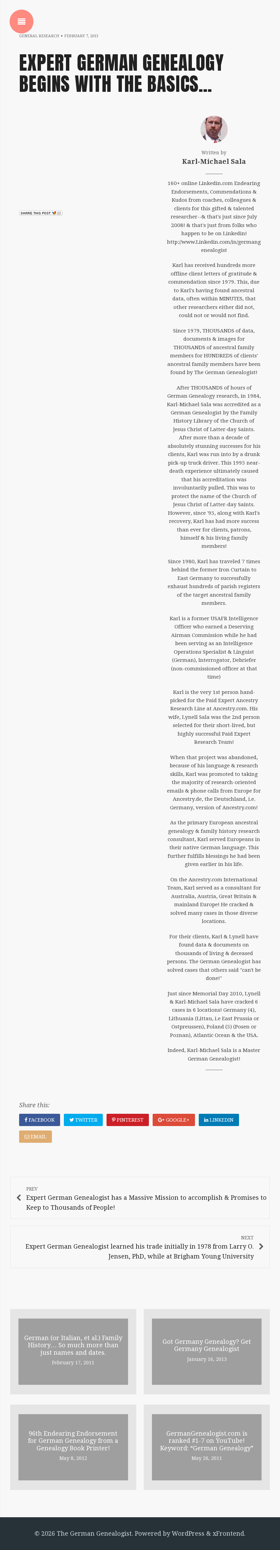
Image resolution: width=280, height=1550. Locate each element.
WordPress (188, 1533)
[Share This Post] (40, 213)
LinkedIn (221, 1120)
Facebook (41, 1120)
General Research (39, 36)
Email (37, 1136)
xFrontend (228, 1533)
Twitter (85, 1120)
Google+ (177, 1120)
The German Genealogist (94, 1533)
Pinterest (129, 1120)
